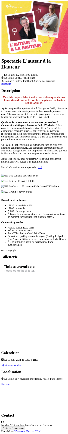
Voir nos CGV (33, 431)
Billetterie (6, 83)
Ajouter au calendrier (11, 365)
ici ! (40, 167)
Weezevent (19, 431)
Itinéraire (5, 384)
